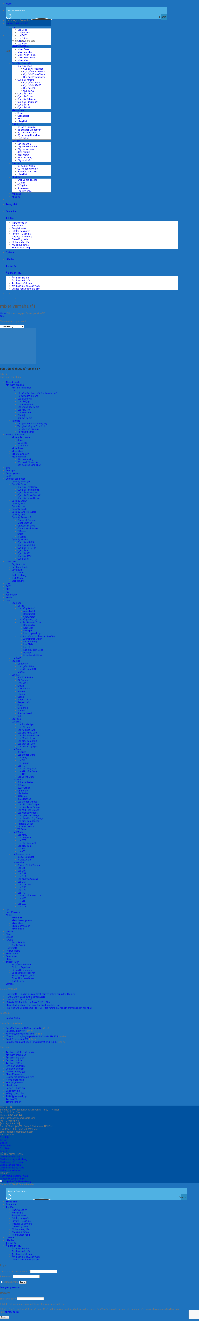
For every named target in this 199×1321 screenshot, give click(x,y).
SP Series (22, 707)
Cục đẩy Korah (24, 93)
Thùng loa (22, 185)
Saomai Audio (13, 1018)
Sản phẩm (11, 211)
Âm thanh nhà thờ (20, 277)
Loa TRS (21, 774)
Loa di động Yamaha (27, 879)
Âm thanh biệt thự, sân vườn (26, 286)
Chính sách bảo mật (10, 1156)
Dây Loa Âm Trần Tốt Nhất (19, 999)
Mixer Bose (23, 49)
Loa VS (21, 901)
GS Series (22, 790)
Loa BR (21, 760)
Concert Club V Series (28, 865)
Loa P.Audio (23, 38)
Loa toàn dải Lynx (26, 743)
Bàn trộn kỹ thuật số (27, 462)
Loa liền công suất (26, 768)
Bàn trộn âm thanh (21, 46)
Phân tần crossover (27, 171)
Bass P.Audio (18, 942)
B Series (21, 785)
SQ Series (22, 445)
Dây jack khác (24, 160)
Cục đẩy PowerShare (34, 74)
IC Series (22, 796)
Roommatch (29, 614)
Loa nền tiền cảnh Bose (29, 622)
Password (6, 1276)
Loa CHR (21, 870)
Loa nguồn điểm (25, 666)
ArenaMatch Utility (32, 638)
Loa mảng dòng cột (27, 619)
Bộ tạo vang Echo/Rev (28, 135)
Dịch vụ (10, 252)
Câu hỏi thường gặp (15, 1071)
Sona (20, 705)
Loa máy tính (23, 409)
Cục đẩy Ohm (18, 514)
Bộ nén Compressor (27, 132)
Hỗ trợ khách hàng (21, 247)
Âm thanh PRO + (15, 273)
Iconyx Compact (25, 857)
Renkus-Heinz (13, 950)
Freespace (28, 630)
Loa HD (21, 765)
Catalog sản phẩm (21, 231)
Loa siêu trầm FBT (26, 669)
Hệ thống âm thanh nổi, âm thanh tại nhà (37, 393)
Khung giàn (23, 188)
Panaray (27, 652)
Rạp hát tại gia (24, 418)
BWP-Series (23, 788)
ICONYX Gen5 (24, 859)
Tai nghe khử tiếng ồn (28, 429)
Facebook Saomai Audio (12, 1178)
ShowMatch (29, 616)
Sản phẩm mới (19, 228)
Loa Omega (17, 779)
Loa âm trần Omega (27, 801)
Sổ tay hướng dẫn (20, 242)
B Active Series (25, 782)
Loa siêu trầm (24, 845)
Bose (8, 476)
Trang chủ (11, 204)
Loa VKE (21, 898)
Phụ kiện (16, 177)
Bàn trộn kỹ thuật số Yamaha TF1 (21, 368)
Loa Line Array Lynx (27, 732)
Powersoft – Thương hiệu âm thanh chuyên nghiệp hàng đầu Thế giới (40, 994)
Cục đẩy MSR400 (32, 85)
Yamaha (10, 984)
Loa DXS (21, 887)
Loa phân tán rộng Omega (30, 818)
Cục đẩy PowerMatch (34, 71)
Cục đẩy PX (29, 88)
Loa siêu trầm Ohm (27, 771)
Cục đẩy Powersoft (27, 102)
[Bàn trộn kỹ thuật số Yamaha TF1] (18, 363)
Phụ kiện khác (24, 191)
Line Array (22, 663)
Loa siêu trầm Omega (28, 821)
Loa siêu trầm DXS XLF (29, 895)
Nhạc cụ (16, 196)
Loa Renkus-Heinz (21, 854)
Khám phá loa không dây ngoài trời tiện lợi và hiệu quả (33, 1005)
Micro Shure (18, 928)
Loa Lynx (16, 721)
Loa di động (23, 401)
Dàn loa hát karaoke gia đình (26, 288)
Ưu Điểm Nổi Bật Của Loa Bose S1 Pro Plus (28, 1002)
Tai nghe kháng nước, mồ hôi (31, 426)
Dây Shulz (17, 569)
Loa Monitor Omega (27, 812)
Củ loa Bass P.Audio (27, 168)
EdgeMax (28, 627)
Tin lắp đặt (11, 266)
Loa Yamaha (23, 32)
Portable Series (25, 823)
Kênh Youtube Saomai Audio (14, 1176)
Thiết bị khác (23, 138)
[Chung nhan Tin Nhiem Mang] (15, 1181)
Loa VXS (21, 906)
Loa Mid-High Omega (28, 810)
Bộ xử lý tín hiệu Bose (23, 978)
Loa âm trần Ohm (26, 754)
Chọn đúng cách (20, 239)
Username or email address (15, 1271)
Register (4, 1317)
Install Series (24, 799)
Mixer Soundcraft (26, 57)
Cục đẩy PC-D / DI (27, 547)
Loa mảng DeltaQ (26, 608)
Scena (20, 696)
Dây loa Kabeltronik (27, 146)
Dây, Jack (16, 141)
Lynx (8, 909)
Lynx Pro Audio (13, 912)
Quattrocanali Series (27, 528)
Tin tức (10, 218)
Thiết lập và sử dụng (22, 236)
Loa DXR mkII (24, 884)
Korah (9, 597)
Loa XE (21, 848)
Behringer (11, 470)
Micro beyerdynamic (22, 920)
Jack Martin (23, 154)
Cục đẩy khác (24, 107)
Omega (9, 937)
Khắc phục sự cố (20, 244)
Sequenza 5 (23, 702)
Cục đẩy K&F (24, 104)
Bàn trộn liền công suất (28, 465)
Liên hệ (10, 259)
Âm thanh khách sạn (22, 283)
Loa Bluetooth (24, 398)
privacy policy (12, 1312)
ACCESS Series (25, 677)
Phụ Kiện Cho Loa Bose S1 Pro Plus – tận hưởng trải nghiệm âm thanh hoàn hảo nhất (48, 1007)
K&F (8, 592)
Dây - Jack (11, 561)
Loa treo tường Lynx (27, 746)
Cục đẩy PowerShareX (28, 495)
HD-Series (22, 793)
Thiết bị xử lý (18, 124)
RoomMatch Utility (32, 655)
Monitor (21, 672)
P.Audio (9, 939)
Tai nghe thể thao (26, 431)
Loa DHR (22, 876)
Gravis (20, 685)
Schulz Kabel (12, 953)
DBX (8, 583)
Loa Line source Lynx (28, 735)
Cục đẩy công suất (21, 63)
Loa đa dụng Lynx (26, 730)
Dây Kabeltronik (20, 567)
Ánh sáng (16, 193)
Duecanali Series (26, 520)
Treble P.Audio (19, 945)
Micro (9, 914)
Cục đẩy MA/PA (31, 82)
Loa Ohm (16, 749)
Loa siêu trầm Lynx (27, 741)
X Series (21, 536)
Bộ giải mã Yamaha (21, 964)
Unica (20, 534)
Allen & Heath (13, 382)
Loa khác (22, 43)
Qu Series (22, 442)
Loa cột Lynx (23, 727)
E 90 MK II (22, 683)
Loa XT (21, 851)
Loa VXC (21, 903)
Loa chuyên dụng (31, 633)
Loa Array (22, 757)
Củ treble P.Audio (26, 166)
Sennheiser (23, 115)
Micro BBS (17, 917)
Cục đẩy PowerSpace (34, 77)
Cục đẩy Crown (25, 96)
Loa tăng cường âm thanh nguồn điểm (36, 636)
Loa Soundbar (24, 412)
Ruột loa (16, 163)
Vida (19, 716)
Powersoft (11, 948)
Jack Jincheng (24, 157)
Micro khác (17, 923)
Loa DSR (21, 881)
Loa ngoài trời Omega (28, 815)
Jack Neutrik (18, 581)
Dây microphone (25, 149)
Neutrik (9, 931)
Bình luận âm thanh (15, 1066)
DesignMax (29, 625)
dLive (20, 440)
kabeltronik (11, 594)
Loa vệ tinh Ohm (25, 776)
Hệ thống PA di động (27, 396)
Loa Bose (22, 29)
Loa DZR (21, 890)
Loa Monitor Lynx (26, 738)
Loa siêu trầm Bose (33, 650)
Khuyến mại (17, 225)
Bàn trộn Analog (25, 459)
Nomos (21, 691)
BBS (19, 118)
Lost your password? (11, 1287)
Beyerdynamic (13, 473)
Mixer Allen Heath (26, 54)
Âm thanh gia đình (15, 385)
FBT (8, 589)
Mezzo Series (24, 523)
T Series (21, 531)
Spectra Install (24, 713)
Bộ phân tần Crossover (29, 129)
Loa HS (21, 892)
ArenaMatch (29, 611)
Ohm (8, 934)
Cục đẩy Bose (24, 66)
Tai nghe (16, 420)
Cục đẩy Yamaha (25, 79)
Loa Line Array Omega (28, 807)
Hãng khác (22, 121)
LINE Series (23, 688)
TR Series (22, 829)
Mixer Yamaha (24, 52)
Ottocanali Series (26, 525)
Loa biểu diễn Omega (28, 804)
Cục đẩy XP (29, 90)
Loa (13, 390)
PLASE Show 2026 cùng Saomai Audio (25, 996)
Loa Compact (24, 837)
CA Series (22, 680)
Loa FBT (16, 661)
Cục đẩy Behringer (26, 99)
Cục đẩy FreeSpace (33, 68)
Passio (21, 694)
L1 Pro (20, 605)
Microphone (18, 110)
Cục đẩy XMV (24, 556)
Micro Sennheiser (21, 926)
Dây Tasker (17, 572)
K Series (21, 752)
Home (3, 313)
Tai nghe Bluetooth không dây (32, 423)
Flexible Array (30, 641)
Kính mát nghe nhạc (21, 387)
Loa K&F (21, 41)
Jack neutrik (23, 152)
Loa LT (26, 647)
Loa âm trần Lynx (26, 724)
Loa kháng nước (25, 404)
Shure (20, 113)
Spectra (21, 710)
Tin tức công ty (19, 222)
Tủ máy (21, 182)
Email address (8, 1298)
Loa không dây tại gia (28, 407)
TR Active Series (26, 826)
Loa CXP (21, 840)
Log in (22, 1282)
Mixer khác (23, 60)
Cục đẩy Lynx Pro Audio (24, 512)
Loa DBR (21, 873)
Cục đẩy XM (23, 553)
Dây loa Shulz (24, 143)
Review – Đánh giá (21, 233)
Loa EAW (16, 658)
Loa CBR (21, 868)
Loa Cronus (23, 763)
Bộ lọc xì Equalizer (26, 127)
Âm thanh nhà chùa (21, 280)
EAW (8, 586)
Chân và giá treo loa (27, 180)
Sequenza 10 (24, 699)
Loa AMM (28, 644)
